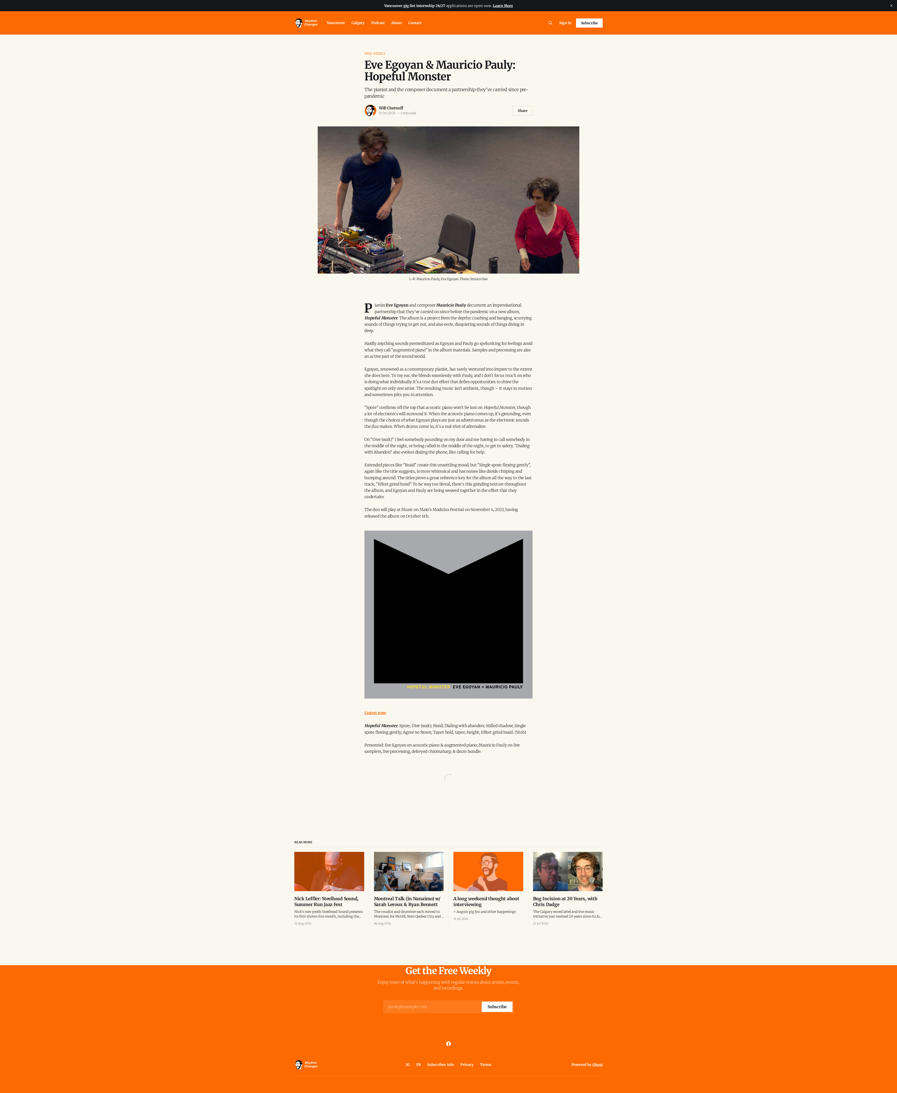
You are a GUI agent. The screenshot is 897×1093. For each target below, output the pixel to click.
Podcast (378, 23)
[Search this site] (550, 23)
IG (408, 1064)
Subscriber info (440, 1064)
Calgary (358, 23)
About (396, 23)
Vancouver (336, 23)
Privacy (466, 1064)
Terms (485, 1064)
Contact (415, 23)
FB (418, 1064)
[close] (891, 5)
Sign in (565, 23)
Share (522, 110)
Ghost (597, 1064)
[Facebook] (448, 1043)
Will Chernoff (391, 108)
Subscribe (589, 23)
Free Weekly (374, 54)
